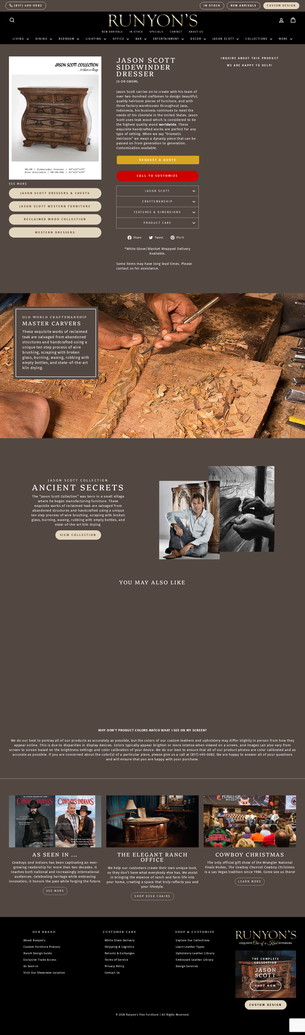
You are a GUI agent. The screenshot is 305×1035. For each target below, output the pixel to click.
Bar (139, 38)
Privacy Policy (115, 966)
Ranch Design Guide (37, 953)
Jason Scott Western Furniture (55, 206)
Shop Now (265, 985)
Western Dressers (55, 232)
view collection (78, 535)
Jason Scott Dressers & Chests (55, 193)
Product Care (157, 222)
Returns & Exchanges (120, 953)
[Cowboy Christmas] (250, 821)
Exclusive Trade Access (39, 959)
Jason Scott (224, 38)
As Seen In (30, 966)
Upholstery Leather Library (195, 953)
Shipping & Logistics (119, 946)
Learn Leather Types (190, 946)
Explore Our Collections (193, 940)
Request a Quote (158, 160)
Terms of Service (116, 959)
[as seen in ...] (55, 821)
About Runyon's (34, 940)
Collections (257, 38)
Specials (156, 31)
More (284, 38)
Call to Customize (157, 175)
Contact (176, 31)
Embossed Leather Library (194, 959)
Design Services (187, 966)
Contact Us (112, 972)
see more (55, 890)
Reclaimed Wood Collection (55, 219)
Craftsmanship (157, 201)
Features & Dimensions (157, 212)
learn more (249, 881)
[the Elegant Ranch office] (152, 821)
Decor (196, 38)
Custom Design (281, 5)
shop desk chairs (152, 896)
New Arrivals (244, 5)
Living (19, 38)
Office (119, 38)
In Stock (212, 5)
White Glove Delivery (120, 940)
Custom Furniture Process (41, 946)
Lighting (94, 38)
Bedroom (67, 38)
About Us (196, 31)
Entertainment (167, 38)
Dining (42, 38)
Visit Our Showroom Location (44, 972)
